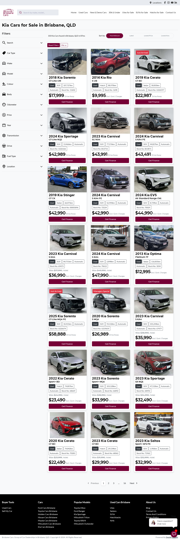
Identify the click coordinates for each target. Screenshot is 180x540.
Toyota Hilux (79, 508)
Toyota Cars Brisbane (47, 511)
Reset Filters (53, 45)
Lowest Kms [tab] (165, 36)
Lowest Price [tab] (148, 36)
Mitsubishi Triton (82, 517)
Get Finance (67, 101)
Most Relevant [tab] (115, 36)
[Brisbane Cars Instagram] (169, 2)
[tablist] (140, 35)
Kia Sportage (80, 514)
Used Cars (83, 12)
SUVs (112, 514)
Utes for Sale (128, 12)
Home (73, 12)
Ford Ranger (79, 511)
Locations (157, 2)
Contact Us (171, 12)
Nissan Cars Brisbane (47, 517)
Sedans (113, 511)
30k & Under (114, 12)
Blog (148, 508)
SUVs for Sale (142, 12)
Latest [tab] (132, 36)
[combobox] (38, 12)
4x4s (112, 520)
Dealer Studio (172, 537)
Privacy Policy (152, 517)
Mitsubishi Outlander (84, 523)
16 (124, 483)
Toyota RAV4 (80, 520)
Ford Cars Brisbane (46, 508)
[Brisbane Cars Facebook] (165, 2)
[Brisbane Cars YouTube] (172, 2)
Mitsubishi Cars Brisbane (49, 523)
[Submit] (20, 12)
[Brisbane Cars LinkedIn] (176, 2)
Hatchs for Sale (157, 12)
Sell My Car (7, 511)
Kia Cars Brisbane (46, 527)
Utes (112, 508)
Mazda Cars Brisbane (47, 520)
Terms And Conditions (156, 514)
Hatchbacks (115, 517)
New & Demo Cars (98, 12)
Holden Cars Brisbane (48, 514)
